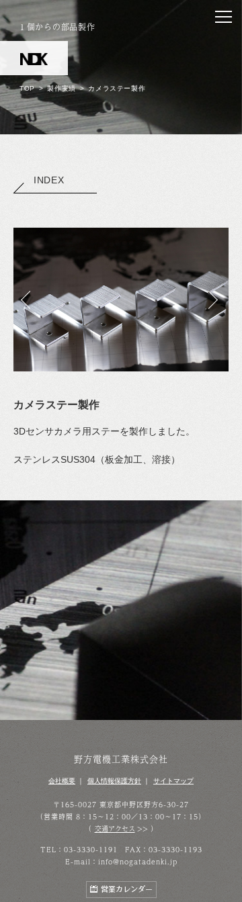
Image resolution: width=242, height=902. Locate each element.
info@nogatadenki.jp (137, 861)
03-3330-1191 (91, 849)
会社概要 (61, 780)
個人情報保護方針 (114, 780)
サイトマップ (173, 780)
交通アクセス (115, 828)
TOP (27, 88)
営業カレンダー (127, 889)
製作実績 (61, 88)
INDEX (49, 180)
